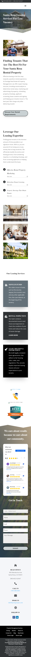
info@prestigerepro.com (15, 603)
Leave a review (20, 450)
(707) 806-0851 (7, 1)
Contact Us (8, 633)
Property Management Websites (17, 642)
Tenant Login (19, 635)
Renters (14, 630)
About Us (20, 630)
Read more (9, 469)
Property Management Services (14, 628)
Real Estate (20, 633)
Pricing (8, 630)
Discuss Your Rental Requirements (12, 113)
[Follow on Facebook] (14, 617)
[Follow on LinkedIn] (17, 617)
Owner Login (10, 635)
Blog (15, 633)
